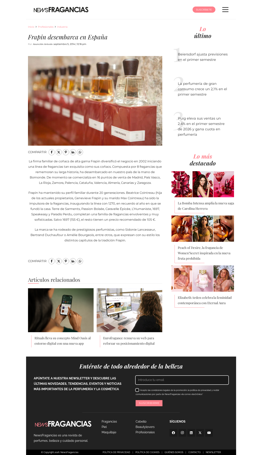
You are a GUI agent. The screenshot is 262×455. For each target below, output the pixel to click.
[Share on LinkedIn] (73, 152)
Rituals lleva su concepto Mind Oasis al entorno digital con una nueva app (63, 340)
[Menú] (225, 9)
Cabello (141, 421)
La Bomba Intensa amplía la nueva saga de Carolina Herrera (206, 206)
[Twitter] (200, 433)
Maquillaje (109, 432)
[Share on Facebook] (52, 152)
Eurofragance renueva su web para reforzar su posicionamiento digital (129, 340)
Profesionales (46, 26)
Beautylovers (145, 427)
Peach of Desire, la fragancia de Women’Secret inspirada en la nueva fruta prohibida (204, 252)
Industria (62, 26)
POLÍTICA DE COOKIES (147, 452)
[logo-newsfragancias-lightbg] (61, 9)
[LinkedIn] (191, 433)
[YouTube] (209, 433)
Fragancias (109, 421)
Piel (104, 427)
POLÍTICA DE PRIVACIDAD (116, 452)
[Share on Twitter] (59, 152)
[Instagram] (182, 433)
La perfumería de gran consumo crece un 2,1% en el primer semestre (202, 89)
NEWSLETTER (213, 452)
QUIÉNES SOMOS (174, 452)
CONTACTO (194, 452)
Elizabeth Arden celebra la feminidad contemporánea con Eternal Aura (205, 300)
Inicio (31, 26)
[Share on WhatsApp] (80, 152)
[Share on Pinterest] (66, 152)
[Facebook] (173, 433)
